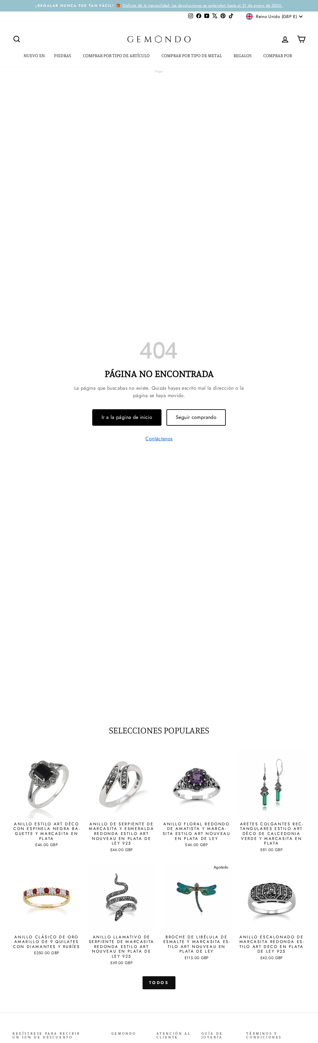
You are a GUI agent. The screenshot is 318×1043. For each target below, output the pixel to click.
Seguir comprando (196, 417)
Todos (159, 983)
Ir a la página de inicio (127, 417)
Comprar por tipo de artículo (117, 55)
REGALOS (243, 55)
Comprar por (278, 55)
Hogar (159, 71)
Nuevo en (34, 55)
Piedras (63, 55)
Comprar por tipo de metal (192, 55)
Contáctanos (158, 439)
